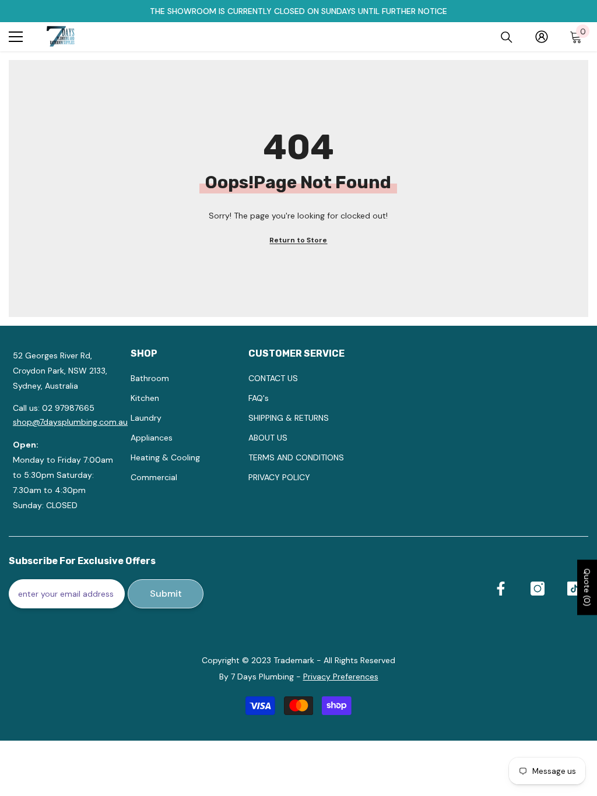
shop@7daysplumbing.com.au (70, 422)
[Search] (507, 37)
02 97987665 (68, 408)
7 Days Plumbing (262, 676)
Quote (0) (587, 587)
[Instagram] (538, 589)
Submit (166, 593)
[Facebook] (501, 589)
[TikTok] (574, 589)
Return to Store (298, 240)
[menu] (16, 37)
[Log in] (541, 36)
